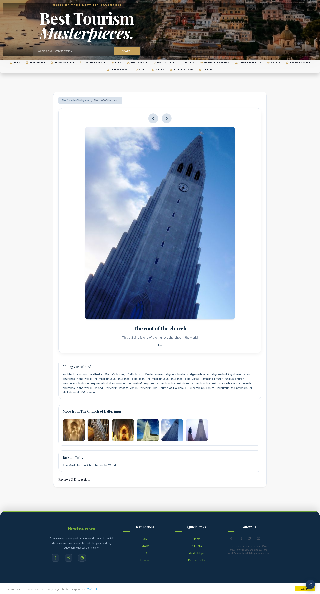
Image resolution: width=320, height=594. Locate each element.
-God (107, 374)
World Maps (196, 553)
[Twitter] (68, 558)
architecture (70, 374)
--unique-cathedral (99, 383)
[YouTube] (258, 539)
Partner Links (196, 560)
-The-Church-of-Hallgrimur (169, 388)
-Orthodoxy (118, 374)
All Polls (197, 546)
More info (92, 589)
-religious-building (221, 374)
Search (127, 51)
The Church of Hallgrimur (76, 100)
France (144, 560)
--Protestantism (153, 374)
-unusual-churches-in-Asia (168, 383)
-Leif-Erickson (86, 392)
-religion (169, 374)
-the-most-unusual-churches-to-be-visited (172, 378)
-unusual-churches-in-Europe (131, 383)
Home (196, 539)
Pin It (161, 345)
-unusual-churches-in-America (205, 383)
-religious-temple (198, 374)
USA (145, 553)
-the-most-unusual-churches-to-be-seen (118, 378)
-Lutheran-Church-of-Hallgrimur (208, 388)
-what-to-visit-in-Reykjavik (134, 388)
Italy (144, 539)
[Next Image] (167, 118)
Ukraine (145, 546)
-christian (180, 374)
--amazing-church (211, 378)
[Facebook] (55, 558)
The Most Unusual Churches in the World (89, 465)
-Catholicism (134, 374)
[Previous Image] (153, 118)
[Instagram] (82, 558)
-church (84, 374)
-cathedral (96, 374)
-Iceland (97, 388)
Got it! (305, 589)
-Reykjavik (110, 388)
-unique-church (234, 378)
